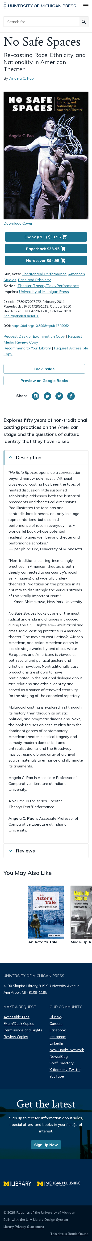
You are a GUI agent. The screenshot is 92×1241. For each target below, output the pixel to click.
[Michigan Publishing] (61, 1183)
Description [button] (28, 457)
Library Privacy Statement (24, 1227)
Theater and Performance (44, 274)
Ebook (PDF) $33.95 (46, 237)
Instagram (58, 1036)
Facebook (58, 1030)
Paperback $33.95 (46, 248)
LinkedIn (56, 1043)
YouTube (57, 1076)
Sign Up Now (46, 1144)
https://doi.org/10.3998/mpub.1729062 (40, 326)
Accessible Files (16, 1017)
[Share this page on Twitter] (47, 396)
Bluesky (56, 1017)
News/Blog (59, 1056)
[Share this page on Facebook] (71, 396)
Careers (56, 1023)
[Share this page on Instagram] (35, 396)
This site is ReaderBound (69, 1234)
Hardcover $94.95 (46, 260)
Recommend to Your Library (27, 348)
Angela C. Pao (21, 78)
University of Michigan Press (44, 291)
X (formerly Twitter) (66, 1069)
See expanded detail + (21, 316)
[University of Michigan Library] (20, 1183)
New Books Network (67, 1050)
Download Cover (18, 223)
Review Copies (16, 1036)
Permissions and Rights (23, 1030)
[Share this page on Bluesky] (59, 396)
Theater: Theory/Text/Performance (48, 285)
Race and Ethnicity (34, 279)
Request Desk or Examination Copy (34, 336)
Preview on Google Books (44, 380)
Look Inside (44, 368)
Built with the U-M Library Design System (36, 1219)
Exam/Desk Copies (19, 1023)
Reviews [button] (25, 851)
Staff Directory (62, 1063)
